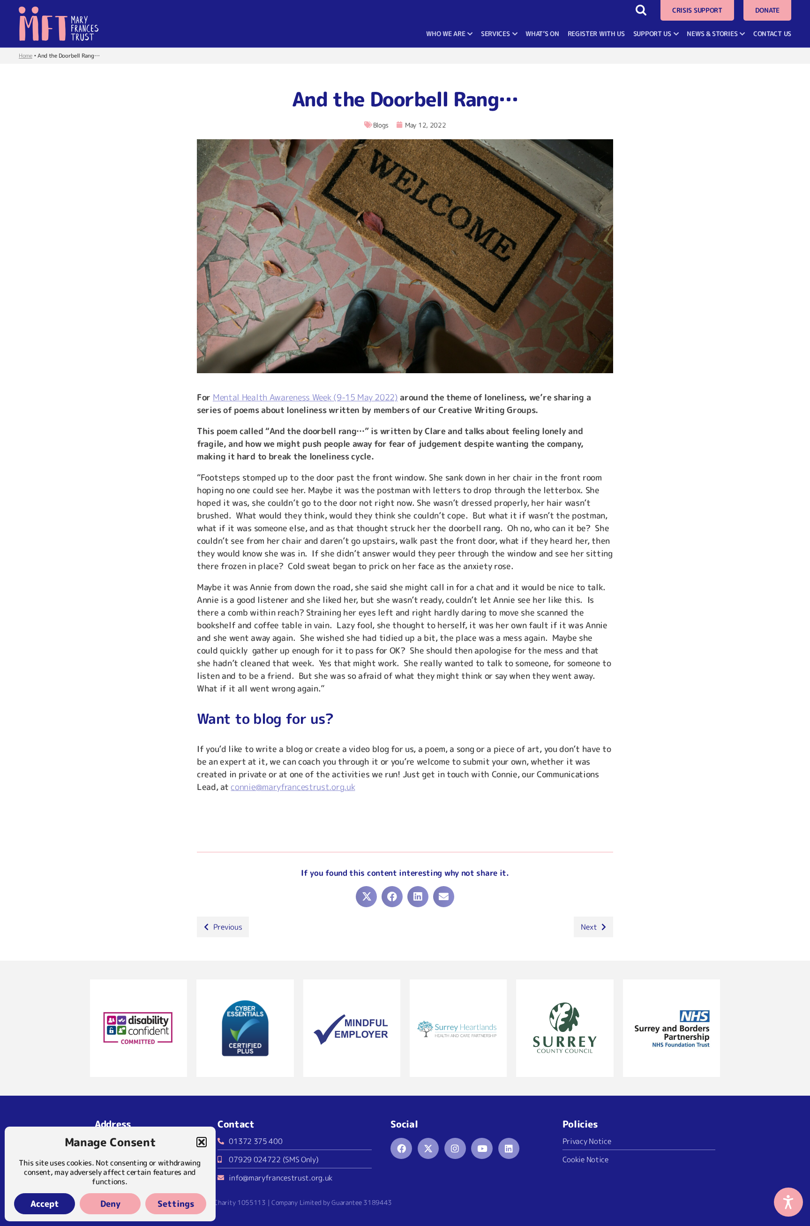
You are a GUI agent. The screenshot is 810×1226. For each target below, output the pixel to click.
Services (495, 33)
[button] (201, 1142)
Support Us (652, 33)
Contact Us (772, 33)
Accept (44, 1204)
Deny (110, 1204)
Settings (176, 1204)
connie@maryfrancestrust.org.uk (294, 787)
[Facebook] (401, 1148)
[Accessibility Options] (788, 1202)
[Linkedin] (509, 1148)
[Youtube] (482, 1148)
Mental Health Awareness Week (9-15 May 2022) (307, 397)
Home (25, 56)
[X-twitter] (428, 1148)
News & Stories (712, 33)
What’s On (542, 33)
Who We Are (445, 33)
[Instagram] (455, 1148)
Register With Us (596, 33)
